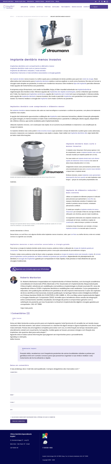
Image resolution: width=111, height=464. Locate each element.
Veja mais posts (26, 308)
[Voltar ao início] (8, 7)
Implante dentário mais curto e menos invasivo (28, 68)
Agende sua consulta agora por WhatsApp (32, 269)
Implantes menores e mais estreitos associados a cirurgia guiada (35, 73)
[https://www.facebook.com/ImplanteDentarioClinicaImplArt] (99, 1)
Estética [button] (40, 7)
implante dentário (18, 79)
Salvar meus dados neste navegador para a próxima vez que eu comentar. (33, 417)
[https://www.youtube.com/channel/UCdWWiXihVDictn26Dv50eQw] (104, 1)
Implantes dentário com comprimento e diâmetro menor (32, 66)
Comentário (13, 372)
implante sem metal (62, 94)
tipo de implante (80, 83)
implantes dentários (18, 110)
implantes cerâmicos (37, 94)
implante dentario (42, 81)
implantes (68, 96)
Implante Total (50, 1)
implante (43, 99)
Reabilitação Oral (20, 1)
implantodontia (84, 89)
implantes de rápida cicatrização (62, 92)
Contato (87, 7)
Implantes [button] (24, 7)
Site (11, 409)
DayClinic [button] (56, 7)
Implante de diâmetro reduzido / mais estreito (28, 71)
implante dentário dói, (78, 133)
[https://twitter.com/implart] (102, 1)
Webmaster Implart (29, 348)
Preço (57, 1)
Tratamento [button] (65, 7)
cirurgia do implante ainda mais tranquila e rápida (77, 254)
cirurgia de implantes (27, 259)
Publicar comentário (18, 421)
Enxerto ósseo (40, 1)
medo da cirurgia (87, 79)
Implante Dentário (8, 1)
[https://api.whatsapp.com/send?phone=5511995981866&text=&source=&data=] (107, 1)
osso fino (90, 199)
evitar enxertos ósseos (44, 131)
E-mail (12, 402)
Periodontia (30, 1)
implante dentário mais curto (90, 152)
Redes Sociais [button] (77, 7)
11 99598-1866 (47, 448)
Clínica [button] (32, 7)
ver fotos (74, 234)
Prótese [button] (48, 7)
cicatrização (70, 222)
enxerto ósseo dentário (93, 169)
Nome (12, 395)
